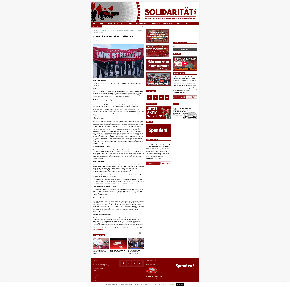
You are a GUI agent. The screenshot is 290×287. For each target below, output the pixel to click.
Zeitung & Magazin (141, 23)
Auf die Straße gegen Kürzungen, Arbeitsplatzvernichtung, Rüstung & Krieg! (102, 265)
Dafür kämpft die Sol (127, 23)
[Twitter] (155, 97)
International (155, 23)
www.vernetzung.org (98, 229)
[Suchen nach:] (189, 26)
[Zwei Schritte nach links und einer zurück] (118, 243)
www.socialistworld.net (151, 264)
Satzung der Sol (96, 275)
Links (186, 23)
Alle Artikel (105, 30)
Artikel (101, 23)
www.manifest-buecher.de (153, 158)
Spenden (95, 280)
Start (94, 23)
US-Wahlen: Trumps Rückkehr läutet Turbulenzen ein (134, 251)
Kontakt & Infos (168, 23)
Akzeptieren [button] (180, 284)
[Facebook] (149, 97)
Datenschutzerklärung (98, 268)
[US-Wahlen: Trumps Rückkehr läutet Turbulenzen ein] (136, 243)
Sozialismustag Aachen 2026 (99, 278)
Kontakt (94, 270)
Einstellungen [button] (171, 284)
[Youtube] (167, 97)
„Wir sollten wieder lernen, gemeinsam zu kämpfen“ (99, 251)
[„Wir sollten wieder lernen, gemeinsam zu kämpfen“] (101, 243)
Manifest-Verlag (113, 23)
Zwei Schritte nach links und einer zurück (117, 251)
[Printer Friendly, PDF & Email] (136, 233)
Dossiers (179, 23)
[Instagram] (161, 97)
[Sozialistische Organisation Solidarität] (145, 20)
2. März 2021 (98, 40)
